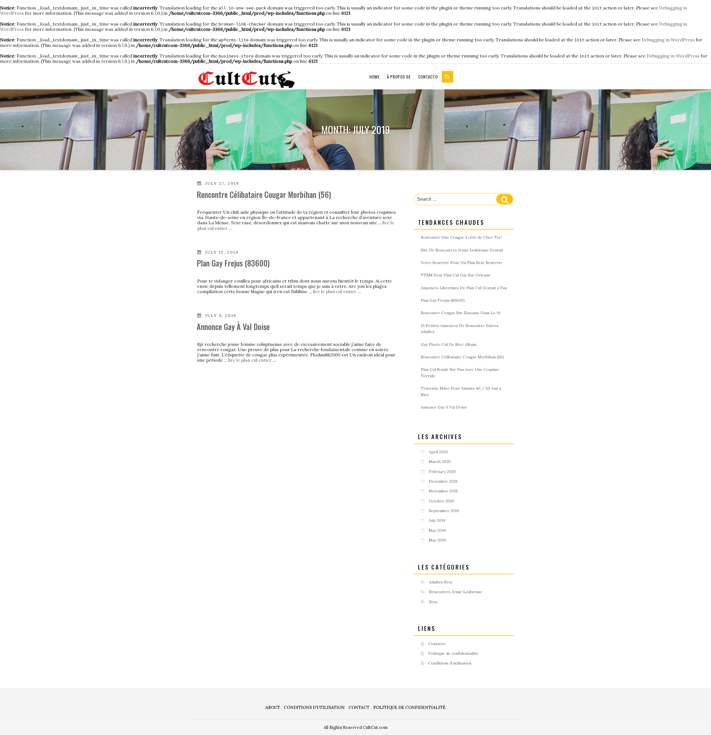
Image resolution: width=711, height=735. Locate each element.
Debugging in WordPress (668, 39)
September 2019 (444, 510)
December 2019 (443, 481)
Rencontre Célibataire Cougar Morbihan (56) (264, 194)
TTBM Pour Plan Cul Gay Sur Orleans (455, 275)
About (273, 707)
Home (374, 77)
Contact (359, 707)
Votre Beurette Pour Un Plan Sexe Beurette (461, 262)
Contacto (428, 77)
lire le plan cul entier (335, 291)
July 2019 (437, 520)
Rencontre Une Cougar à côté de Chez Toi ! (461, 237)
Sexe (433, 601)
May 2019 (437, 530)
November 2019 (443, 491)
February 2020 (442, 471)
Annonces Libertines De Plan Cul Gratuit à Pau (464, 287)
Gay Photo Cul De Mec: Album (448, 344)
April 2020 (438, 451)
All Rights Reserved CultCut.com (356, 727)
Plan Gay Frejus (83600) (233, 263)
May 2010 (437, 540)
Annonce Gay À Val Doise (233, 326)
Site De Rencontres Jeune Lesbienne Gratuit (462, 250)
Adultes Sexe (441, 582)
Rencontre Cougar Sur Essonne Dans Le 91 (460, 312)
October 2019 (441, 501)
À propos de (399, 77)
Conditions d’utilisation (449, 663)
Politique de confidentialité (453, 653)
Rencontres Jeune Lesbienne (455, 591)
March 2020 (440, 461)
